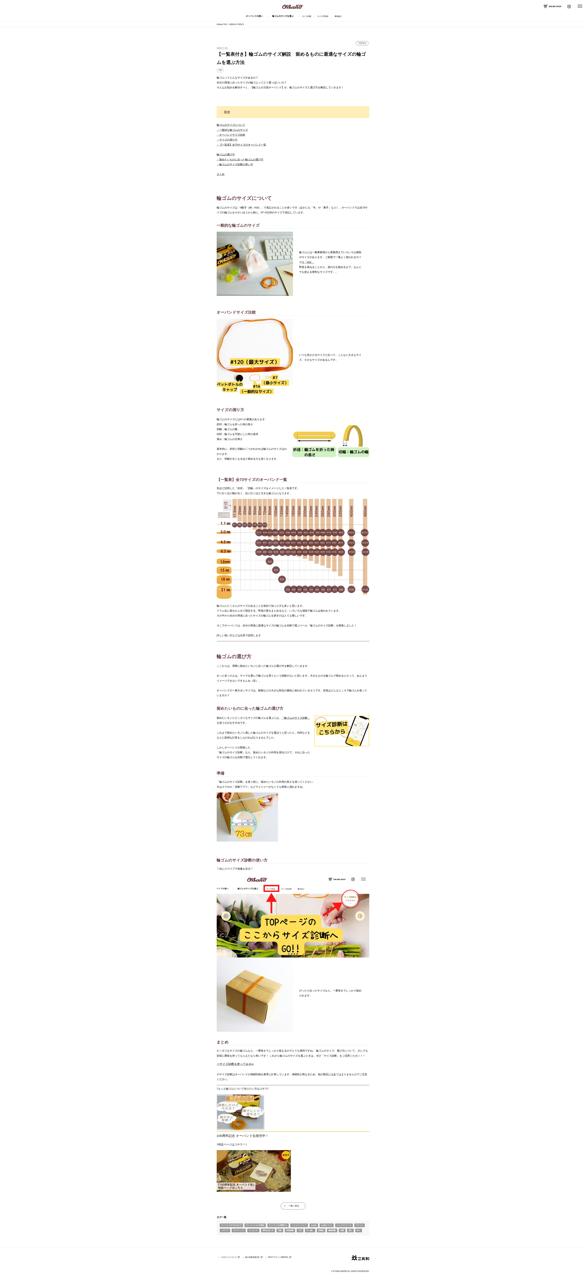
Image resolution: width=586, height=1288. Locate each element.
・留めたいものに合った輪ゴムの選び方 (240, 159)
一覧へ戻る (293, 1206)
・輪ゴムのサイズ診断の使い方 (235, 164)
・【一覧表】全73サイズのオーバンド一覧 (241, 144)
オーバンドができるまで (231, 1225)
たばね (314, 1225)
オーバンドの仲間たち (278, 1225)
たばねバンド (326, 1225)
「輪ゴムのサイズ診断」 (296, 718)
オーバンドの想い (254, 16)
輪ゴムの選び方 (226, 154)
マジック (359, 1225)
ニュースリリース (344, 1225)
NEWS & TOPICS (237, 24)
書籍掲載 (332, 1230)
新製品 (321, 1230)
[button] (226, 916)
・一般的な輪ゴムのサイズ (232, 130)
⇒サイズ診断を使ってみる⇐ (235, 1064)
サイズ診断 (306, 16)
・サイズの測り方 (227, 139)
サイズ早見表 (322, 16)
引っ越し (310, 1230)
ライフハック (238, 1230)
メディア (225, 1230)
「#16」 (309, 262)
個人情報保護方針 (252, 1257)
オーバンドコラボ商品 (255, 1225)
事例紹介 (338, 16)
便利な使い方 (267, 1230)
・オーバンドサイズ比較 (231, 134)
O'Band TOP (222, 24)
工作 (300, 1230)
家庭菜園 (290, 1230)
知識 (220, 70)
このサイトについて (228, 1257)
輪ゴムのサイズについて (231, 125)
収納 (280, 1230)
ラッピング (253, 1230)
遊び (350, 1230)
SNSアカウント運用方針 (278, 1257)
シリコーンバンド (299, 1225)
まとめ (220, 174)
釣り (358, 1230)
